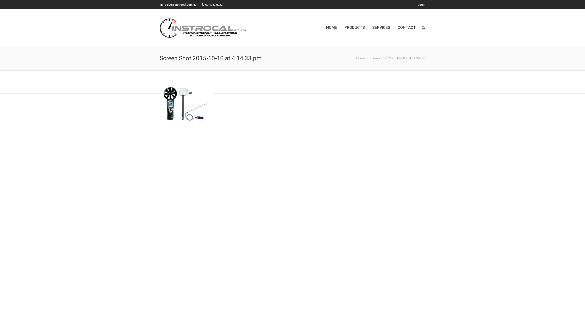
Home (360, 58)
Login (421, 4)
